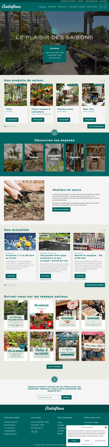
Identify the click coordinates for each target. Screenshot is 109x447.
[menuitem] (69, 1)
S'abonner (66, 397)
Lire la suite (11, 276)
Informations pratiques (91, 422)
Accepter (74, 440)
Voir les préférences (100, 440)
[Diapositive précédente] (101, 80)
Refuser (87, 440)
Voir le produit (12, 120)
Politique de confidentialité (87, 444)
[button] (106, 427)
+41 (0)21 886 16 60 (10, 431)
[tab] (5, 126)
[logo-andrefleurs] (11, 6)
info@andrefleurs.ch (10, 434)
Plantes (60, 422)
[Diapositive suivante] (104, 80)
